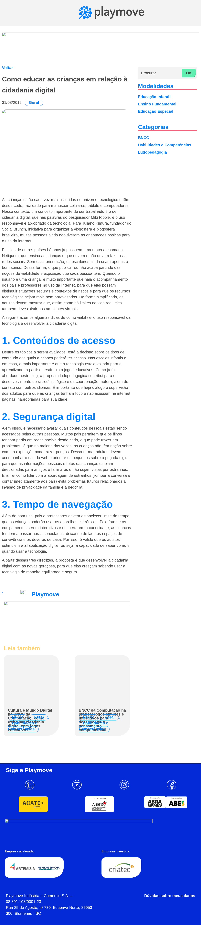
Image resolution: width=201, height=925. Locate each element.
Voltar (7, 67)
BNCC (17, 717)
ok (189, 73)
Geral (34, 102)
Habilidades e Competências (22, 726)
